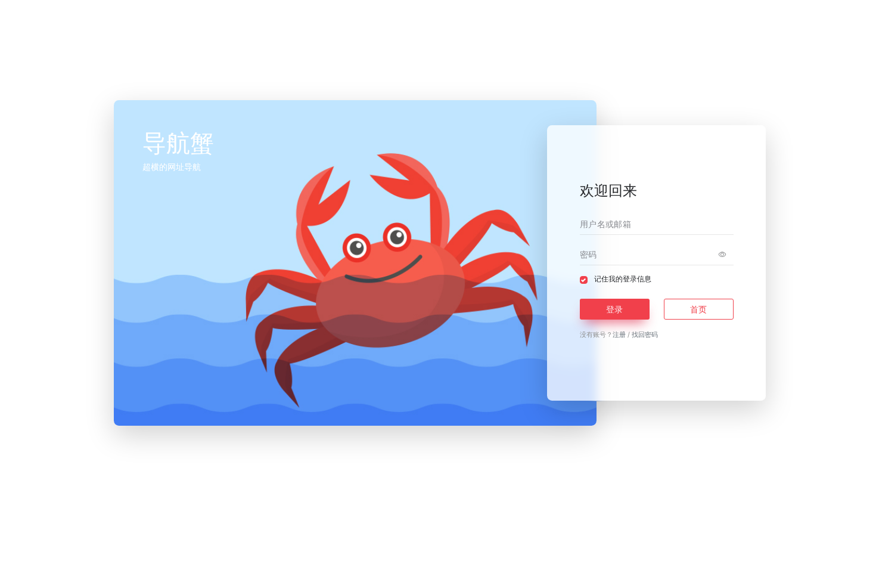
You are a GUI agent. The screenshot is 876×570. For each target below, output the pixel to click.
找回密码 (645, 334)
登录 (614, 309)
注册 (619, 334)
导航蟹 (467, 551)
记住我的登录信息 (622, 279)
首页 (698, 309)
